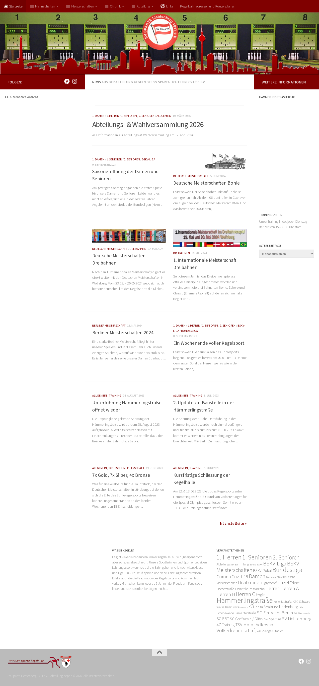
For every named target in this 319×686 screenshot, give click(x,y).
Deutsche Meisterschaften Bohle (206, 183)
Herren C (245, 594)
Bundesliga (189, 331)
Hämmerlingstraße (245, 600)
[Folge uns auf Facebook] (67, 81)
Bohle (253, 564)
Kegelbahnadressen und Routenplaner (207, 6)
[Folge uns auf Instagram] (74, 81)
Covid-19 (240, 576)
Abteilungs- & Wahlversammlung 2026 (148, 124)
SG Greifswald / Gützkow (249, 619)
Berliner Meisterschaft (109, 325)
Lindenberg (288, 607)
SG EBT (223, 618)
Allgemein (164, 116)
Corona (224, 576)
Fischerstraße (225, 589)
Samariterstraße (245, 613)
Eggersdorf (269, 583)
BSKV (259, 564)
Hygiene (262, 594)
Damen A (271, 577)
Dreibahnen (138, 249)
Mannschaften (45, 6)
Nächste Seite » (233, 523)
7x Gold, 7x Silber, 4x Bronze (121, 475)
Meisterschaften (82, 6)
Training (115, 395)
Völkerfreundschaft (236, 630)
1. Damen (98, 116)
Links (169, 6)
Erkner (295, 582)
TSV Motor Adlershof (255, 624)
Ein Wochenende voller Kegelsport (208, 343)
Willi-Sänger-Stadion (270, 631)
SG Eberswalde (302, 613)
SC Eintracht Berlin (275, 613)
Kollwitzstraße (282, 602)
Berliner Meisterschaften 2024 (123, 333)
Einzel (283, 582)
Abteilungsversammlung (233, 564)
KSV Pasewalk (240, 607)
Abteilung (143, 6)
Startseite (15, 6)
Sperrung (275, 619)
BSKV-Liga (148, 159)
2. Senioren (147, 116)
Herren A (290, 588)
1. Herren (112, 116)
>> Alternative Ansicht (21, 97)
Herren (272, 588)
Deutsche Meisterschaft (191, 176)
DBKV (279, 577)
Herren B (226, 594)
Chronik (115, 6)
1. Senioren (129, 116)
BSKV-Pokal (262, 570)
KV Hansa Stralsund (263, 607)
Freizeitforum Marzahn (250, 589)
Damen (257, 576)
